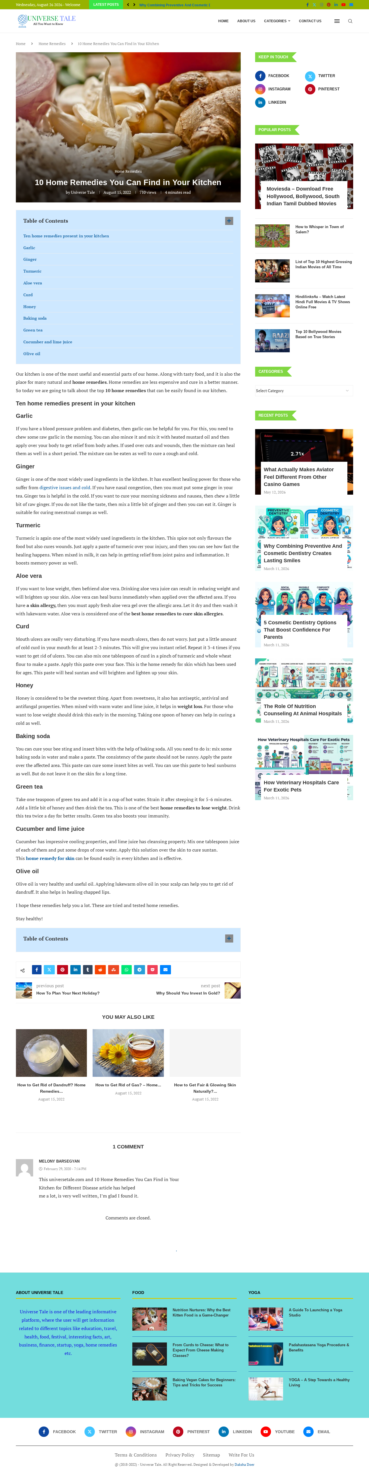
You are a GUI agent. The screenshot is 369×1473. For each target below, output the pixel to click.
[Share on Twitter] (49, 969)
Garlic (29, 247)
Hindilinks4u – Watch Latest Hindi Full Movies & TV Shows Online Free (322, 302)
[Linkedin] (336, 4)
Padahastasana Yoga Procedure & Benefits (319, 1347)
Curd (28, 294)
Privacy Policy (179, 1455)
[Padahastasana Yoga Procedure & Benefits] (265, 1354)
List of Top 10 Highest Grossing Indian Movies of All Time (323, 264)
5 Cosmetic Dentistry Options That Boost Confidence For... (187, 5)
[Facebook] (307, 4)
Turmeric (32, 271)
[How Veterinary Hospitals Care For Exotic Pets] (304, 767)
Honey (29, 306)
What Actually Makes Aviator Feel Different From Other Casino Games (299, 477)
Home (223, 21)
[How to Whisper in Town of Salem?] (272, 235)
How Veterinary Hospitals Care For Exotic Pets (301, 786)
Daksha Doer (245, 1464)
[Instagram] (321, 4)
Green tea (33, 330)
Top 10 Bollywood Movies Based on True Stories (318, 334)
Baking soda (35, 318)
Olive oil (31, 353)
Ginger (30, 259)
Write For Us (241, 1455)
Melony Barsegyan (59, 1161)
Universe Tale (83, 192)
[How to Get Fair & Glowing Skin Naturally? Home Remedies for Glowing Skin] (205, 1053)
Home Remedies (52, 43)
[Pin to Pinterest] (62, 969)
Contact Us (310, 21)
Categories (275, 21)
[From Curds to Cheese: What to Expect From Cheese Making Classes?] (149, 1354)
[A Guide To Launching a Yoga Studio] (265, 1319)
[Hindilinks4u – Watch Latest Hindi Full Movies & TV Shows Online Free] (272, 305)
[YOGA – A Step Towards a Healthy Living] (265, 1389)
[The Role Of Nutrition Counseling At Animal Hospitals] (304, 691)
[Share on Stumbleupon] (113, 969)
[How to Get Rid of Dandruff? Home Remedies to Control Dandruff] (51, 1053)
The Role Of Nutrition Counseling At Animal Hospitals (303, 709)
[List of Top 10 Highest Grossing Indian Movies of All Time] (272, 270)
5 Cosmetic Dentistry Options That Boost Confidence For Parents (300, 630)
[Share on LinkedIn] (75, 969)
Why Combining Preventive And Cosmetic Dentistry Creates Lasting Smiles (303, 553)
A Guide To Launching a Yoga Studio (315, 1312)
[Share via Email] (165, 969)
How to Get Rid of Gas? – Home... (128, 1085)
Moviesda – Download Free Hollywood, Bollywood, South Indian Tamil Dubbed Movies (303, 196)
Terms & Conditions (136, 1455)
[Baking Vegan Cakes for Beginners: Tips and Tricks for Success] (149, 1389)
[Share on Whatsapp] (126, 969)
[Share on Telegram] (139, 969)
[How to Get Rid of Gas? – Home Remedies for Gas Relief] (128, 1053)
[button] (128, 4)
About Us (246, 21)
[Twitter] (314, 4)
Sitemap (211, 1455)
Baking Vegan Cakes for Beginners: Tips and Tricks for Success (204, 1382)
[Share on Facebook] (37, 969)
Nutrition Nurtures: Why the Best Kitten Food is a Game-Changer (201, 1312)
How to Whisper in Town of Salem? (319, 229)
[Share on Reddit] (100, 969)
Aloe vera (32, 283)
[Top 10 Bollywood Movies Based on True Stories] (272, 340)
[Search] (350, 21)
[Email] (351, 4)
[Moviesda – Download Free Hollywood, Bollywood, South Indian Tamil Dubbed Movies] (304, 176)
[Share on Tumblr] (88, 969)
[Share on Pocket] (152, 969)
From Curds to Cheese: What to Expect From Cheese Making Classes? (201, 1350)
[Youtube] (343, 4)
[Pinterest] (329, 4)
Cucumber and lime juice (47, 341)
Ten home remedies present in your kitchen (66, 236)
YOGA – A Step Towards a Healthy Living (319, 1382)
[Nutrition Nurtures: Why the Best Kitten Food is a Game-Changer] (149, 1319)
